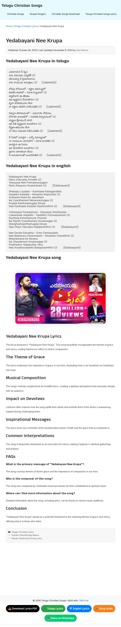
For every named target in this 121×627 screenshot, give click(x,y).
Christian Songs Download (66, 14)
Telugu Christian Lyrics (26, 26)
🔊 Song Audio (104, 608)
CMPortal (83, 600)
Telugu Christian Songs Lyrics (101, 14)
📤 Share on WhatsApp (60, 618)
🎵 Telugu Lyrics (53, 608)
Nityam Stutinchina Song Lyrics (27, 538)
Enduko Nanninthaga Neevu (25, 535)
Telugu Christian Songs (21, 5)
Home (9, 26)
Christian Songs (15, 14)
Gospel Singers (38, 14)
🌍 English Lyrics (79, 608)
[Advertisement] (60, 572)
